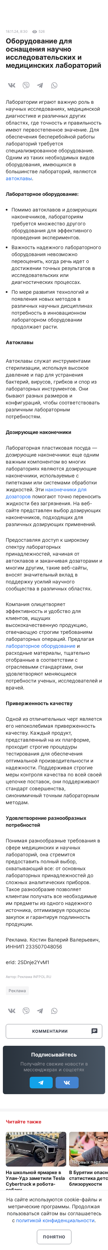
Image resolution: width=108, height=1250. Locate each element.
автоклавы (19, 178)
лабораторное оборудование (40, 646)
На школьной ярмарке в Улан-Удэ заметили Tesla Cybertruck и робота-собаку (35, 1181)
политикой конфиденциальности (55, 1220)
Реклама (17, 990)
